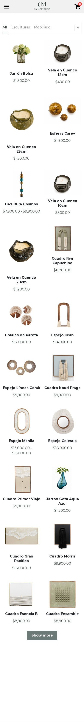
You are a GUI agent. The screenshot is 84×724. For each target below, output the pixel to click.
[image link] (42, 6)
